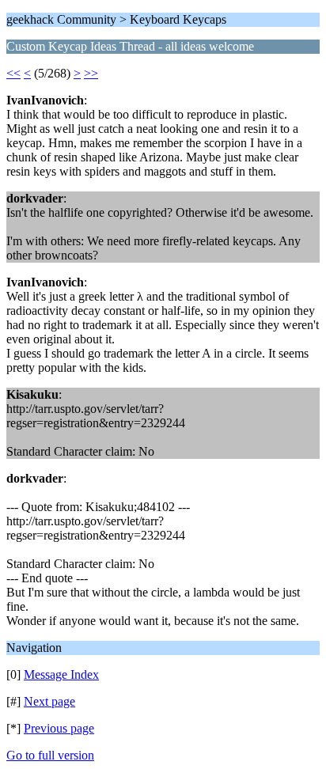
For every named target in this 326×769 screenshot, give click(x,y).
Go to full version (50, 755)
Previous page (59, 728)
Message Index (61, 674)
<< (13, 73)
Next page (49, 701)
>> (91, 73)
